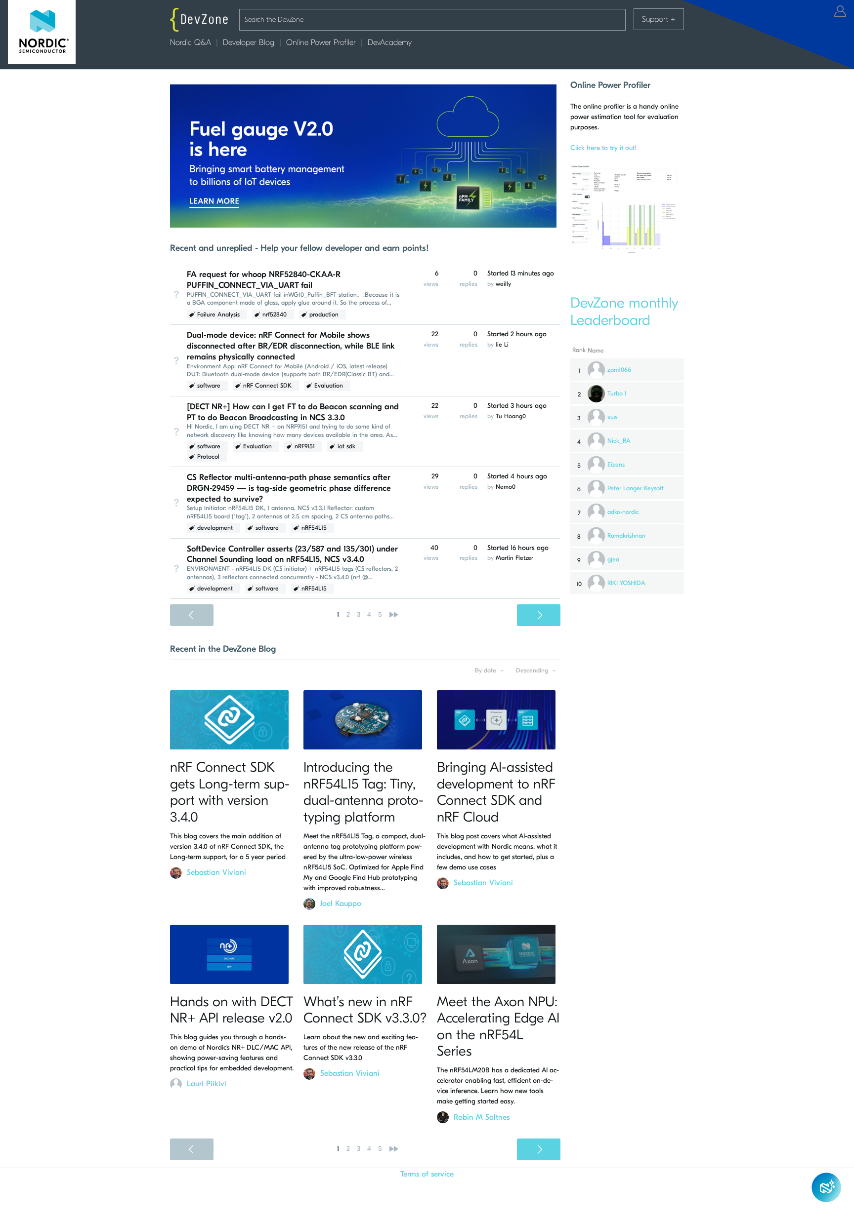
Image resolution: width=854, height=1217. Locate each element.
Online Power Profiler (321, 42)
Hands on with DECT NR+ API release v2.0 (231, 1010)
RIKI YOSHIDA (626, 583)
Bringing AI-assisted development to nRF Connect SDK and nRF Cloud (496, 792)
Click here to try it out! (603, 148)
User (840, 11)
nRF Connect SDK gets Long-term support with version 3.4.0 (230, 792)
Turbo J (616, 393)
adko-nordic (623, 512)
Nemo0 (505, 486)
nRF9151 (305, 446)
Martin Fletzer (514, 557)
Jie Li (502, 344)
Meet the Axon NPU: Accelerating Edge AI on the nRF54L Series (498, 1027)
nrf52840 (274, 314)
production (324, 314)
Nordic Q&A (190, 42)
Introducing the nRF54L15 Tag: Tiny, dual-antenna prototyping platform (363, 792)
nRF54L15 (314, 527)
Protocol (208, 456)
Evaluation (328, 385)
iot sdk (346, 446)
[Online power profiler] (627, 251)
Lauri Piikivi (206, 1083)
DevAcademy (390, 42)
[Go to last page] (394, 615)
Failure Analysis (218, 314)
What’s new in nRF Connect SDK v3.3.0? (365, 1010)
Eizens (616, 464)
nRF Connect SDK (267, 385)
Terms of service (427, 1174)
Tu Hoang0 (511, 416)
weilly (503, 283)
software (208, 385)
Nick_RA (619, 440)
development (215, 527)
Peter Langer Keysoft (635, 488)
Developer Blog (248, 42)
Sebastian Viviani (216, 872)
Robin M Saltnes (482, 1117)
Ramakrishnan (626, 535)
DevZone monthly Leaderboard (624, 312)
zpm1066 (619, 369)
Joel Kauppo (340, 903)
